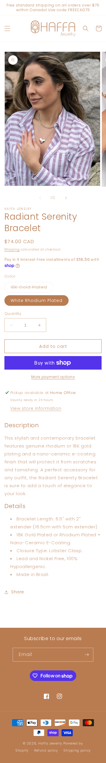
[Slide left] (40, 197)
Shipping (12, 249)
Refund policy (46, 750)
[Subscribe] (86, 655)
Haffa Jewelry (50, 743)
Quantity (12, 313)
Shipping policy (77, 750)
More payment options (53, 376)
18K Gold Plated (32, 288)
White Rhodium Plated (36, 300)
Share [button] (17, 592)
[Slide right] (65, 197)
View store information (35, 408)
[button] (7, 28)
